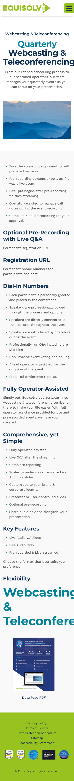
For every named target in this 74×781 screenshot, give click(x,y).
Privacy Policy (37, 723)
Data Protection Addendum (37, 733)
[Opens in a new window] (33, 666)
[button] (69, 8)
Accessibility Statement (37, 742)
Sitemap (37, 738)
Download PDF (34, 697)
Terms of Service (37, 728)
